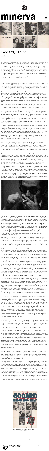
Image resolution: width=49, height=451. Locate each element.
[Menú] (46, 18)
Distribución (44, 445)
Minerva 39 (27, 439)
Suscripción (38, 445)
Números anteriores (30, 445)
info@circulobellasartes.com (14, 447)
